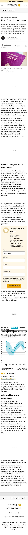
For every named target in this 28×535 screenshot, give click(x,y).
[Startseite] (3, 498)
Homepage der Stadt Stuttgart (10, 471)
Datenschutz (22, 522)
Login (25, 5)
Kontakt (14, 527)
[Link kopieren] (12, 46)
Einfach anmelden (14, 285)
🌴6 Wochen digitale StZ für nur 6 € (14, 1)
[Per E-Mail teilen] (18, 46)
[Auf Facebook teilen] (15, 46)
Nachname (5, 264)
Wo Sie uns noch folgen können (15, 517)
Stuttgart (4, 10)
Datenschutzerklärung (8, 379)
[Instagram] (9, 512)
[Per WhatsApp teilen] (22, 46)
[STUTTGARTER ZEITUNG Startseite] (14, 5)
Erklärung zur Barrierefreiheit (18, 525)
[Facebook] (18, 512)
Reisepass (16, 104)
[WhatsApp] (12, 512)
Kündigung (8, 527)
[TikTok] (15, 512)
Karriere (12, 522)
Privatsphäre (5, 522)
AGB (17, 522)
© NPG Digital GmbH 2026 (14, 508)
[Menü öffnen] (2, 5)
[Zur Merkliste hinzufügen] (26, 46)
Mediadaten (5, 525)
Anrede (5, 250)
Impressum (20, 527)
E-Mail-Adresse (6, 271)
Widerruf (14, 529)
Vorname (5, 257)
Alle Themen (11, 10)
